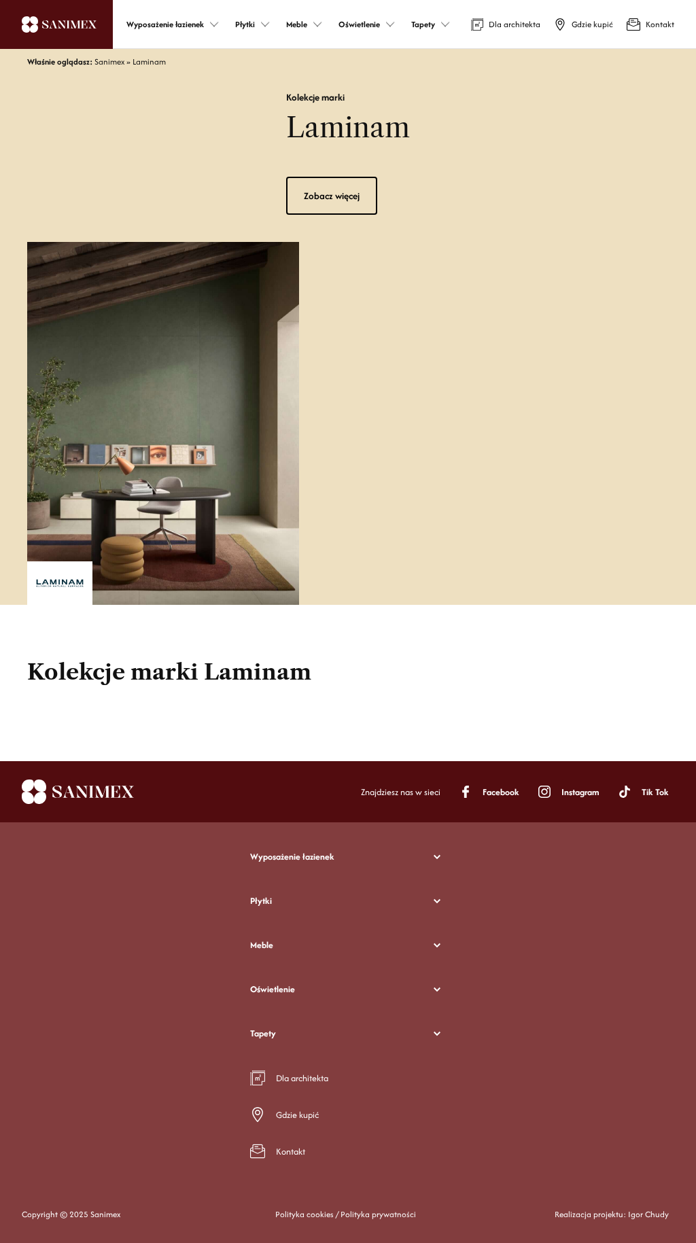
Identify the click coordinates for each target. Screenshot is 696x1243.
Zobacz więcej (332, 196)
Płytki (261, 900)
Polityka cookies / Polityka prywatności (345, 1214)
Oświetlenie (272, 989)
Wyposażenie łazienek (292, 856)
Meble (261, 945)
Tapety (263, 1033)
